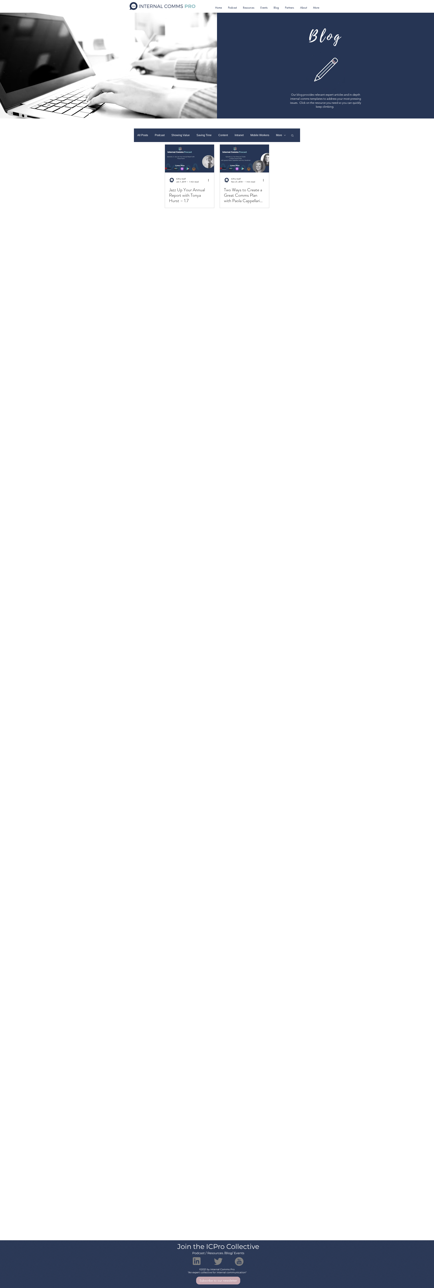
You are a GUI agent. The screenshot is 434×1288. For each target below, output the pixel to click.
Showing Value (180, 135)
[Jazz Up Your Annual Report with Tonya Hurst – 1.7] (189, 158)
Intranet (239, 135)
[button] (292, 135)
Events (239, 1253)
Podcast (160, 135)
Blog (228, 1253)
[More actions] (210, 180)
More (279, 135)
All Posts (142, 135)
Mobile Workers (259, 135)
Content (223, 135)
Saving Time (204, 135)
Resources (215, 1253)
